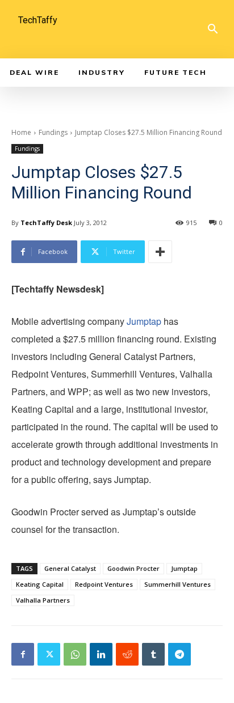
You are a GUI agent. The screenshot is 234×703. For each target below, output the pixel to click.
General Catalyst (70, 568)
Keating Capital (40, 584)
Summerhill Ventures (177, 584)
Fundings (53, 132)
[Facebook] (22, 654)
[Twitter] (48, 654)
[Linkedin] (101, 654)
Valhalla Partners (43, 600)
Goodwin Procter (133, 568)
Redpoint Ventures (104, 584)
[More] (160, 251)
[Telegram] (179, 654)
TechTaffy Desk (46, 222)
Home (21, 132)
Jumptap (144, 321)
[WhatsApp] (75, 654)
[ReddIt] (127, 654)
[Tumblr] (153, 654)
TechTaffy (37, 20)
